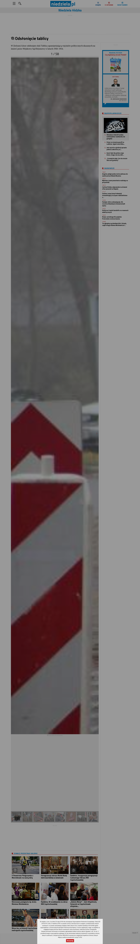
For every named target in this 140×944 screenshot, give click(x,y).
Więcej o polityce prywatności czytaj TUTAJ (70, 937)
